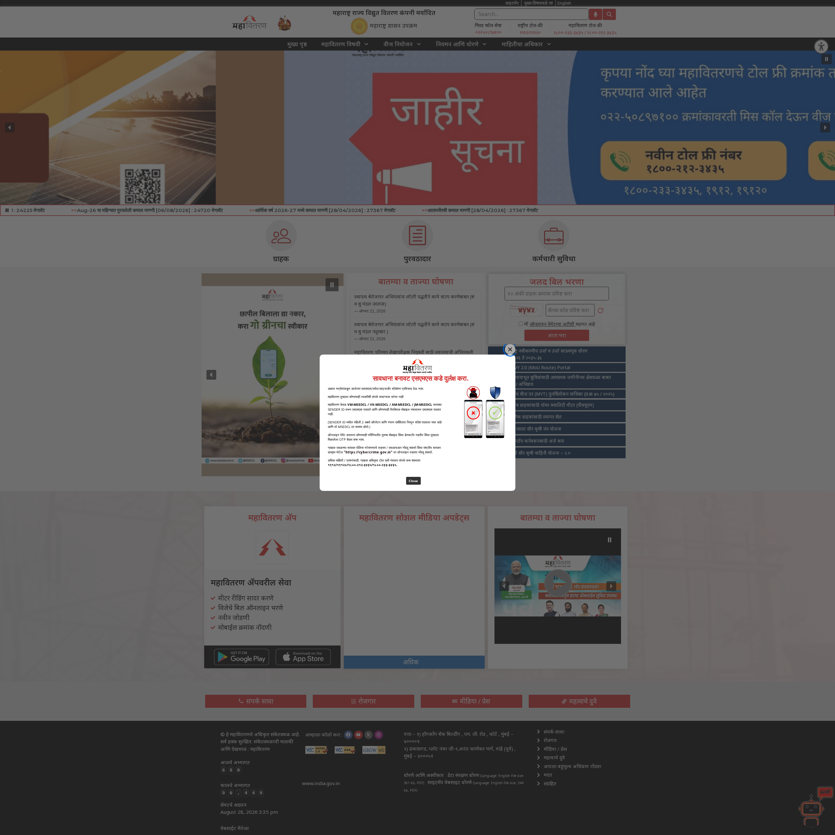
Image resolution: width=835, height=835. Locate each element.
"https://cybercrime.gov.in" (368, 452)
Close (413, 480)
